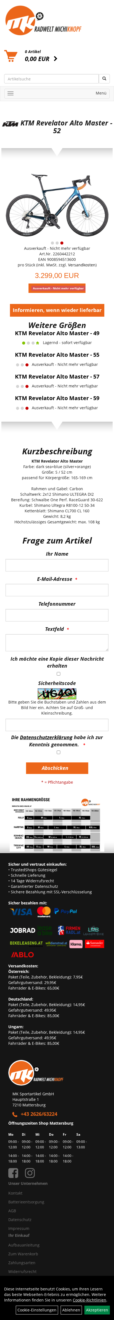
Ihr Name (57, 553)
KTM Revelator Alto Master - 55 (57, 354)
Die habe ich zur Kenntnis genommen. (57, 741)
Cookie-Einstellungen (36, 1310)
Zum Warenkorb (23, 1253)
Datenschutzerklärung (46, 737)
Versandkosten (81, 264)
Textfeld (54, 629)
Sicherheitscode (57, 683)
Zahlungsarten (21, 1262)
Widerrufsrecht (22, 1271)
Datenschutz (20, 1219)
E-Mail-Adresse (54, 579)
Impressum (18, 1228)
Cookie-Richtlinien (89, 1300)
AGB (12, 1210)
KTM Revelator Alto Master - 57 (57, 376)
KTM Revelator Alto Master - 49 (57, 333)
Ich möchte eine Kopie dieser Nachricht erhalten (57, 662)
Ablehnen (71, 1310)
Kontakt (15, 1193)
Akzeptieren (97, 1310)
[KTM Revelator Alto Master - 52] (57, 203)
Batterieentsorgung (26, 1201)
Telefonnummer (57, 603)
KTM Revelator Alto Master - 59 (57, 398)
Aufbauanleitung (24, 1245)
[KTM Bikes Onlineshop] (57, 20)
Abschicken (55, 768)
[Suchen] (104, 78)
